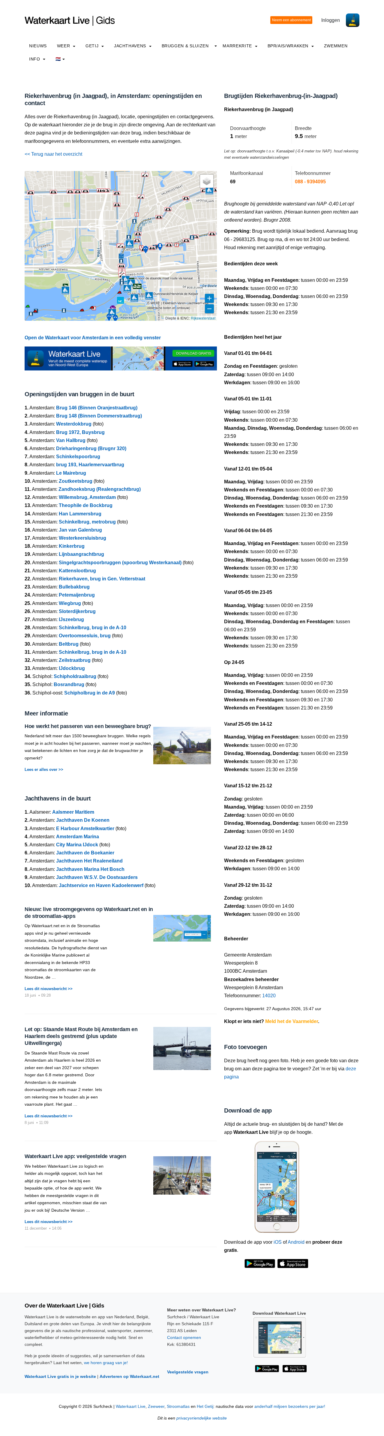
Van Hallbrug (71, 440)
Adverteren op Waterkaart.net (129, 1376)
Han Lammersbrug (80, 513)
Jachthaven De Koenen (83, 820)
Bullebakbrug (74, 586)
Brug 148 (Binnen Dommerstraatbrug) (99, 415)
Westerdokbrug (74, 423)
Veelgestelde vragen (187, 1372)
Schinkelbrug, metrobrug (87, 521)
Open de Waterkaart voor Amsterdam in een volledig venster (93, 337)
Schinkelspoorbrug (78, 456)
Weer (64, 45)
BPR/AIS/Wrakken (289, 45)
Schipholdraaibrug (75, 676)
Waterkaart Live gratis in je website (60, 1376)
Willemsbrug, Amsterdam (87, 497)
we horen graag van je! (106, 1362)
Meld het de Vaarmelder (291, 1021)
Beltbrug (69, 644)
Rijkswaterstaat (203, 317)
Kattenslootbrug (77, 570)
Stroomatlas (178, 1406)
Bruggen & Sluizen (185, 45)
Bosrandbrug (69, 684)
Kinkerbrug (72, 546)
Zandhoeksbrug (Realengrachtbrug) (99, 489)
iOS (278, 1242)
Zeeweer (156, 1406)
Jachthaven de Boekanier (85, 852)
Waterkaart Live (131, 1406)
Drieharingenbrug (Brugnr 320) (91, 448)
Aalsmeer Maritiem (73, 812)
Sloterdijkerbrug (77, 611)
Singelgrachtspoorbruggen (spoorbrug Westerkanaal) (120, 562)
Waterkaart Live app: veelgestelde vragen (75, 1156)
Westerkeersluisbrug (82, 538)
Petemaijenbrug (77, 594)
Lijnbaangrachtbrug (81, 554)
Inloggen (330, 20)
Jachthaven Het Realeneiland (89, 860)
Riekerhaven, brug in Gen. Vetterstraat (102, 578)
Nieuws (38, 45)
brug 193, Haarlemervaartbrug (90, 464)
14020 (269, 995)
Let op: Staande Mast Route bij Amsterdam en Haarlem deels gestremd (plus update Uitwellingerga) (81, 1036)
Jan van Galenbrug (80, 529)
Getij (93, 45)
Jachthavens (131, 45)
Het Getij (205, 1406)
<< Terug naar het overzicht (53, 154)
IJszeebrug (71, 619)
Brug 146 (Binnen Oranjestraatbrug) (96, 407)
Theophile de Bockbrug (85, 505)
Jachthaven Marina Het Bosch (90, 869)
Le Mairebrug (71, 473)
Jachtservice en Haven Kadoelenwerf (101, 885)
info (35, 59)
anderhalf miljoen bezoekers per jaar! (289, 1406)
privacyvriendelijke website (201, 1418)
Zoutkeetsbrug (75, 481)
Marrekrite (238, 45)
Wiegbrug (70, 603)
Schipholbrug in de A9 (89, 692)
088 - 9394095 (310, 181)
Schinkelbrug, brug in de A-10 (92, 627)
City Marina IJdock (77, 844)
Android (296, 1242)
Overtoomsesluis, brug (85, 635)
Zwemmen (335, 45)
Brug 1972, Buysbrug (80, 432)
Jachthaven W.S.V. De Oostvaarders (97, 877)
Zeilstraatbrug (75, 660)
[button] (35, 312)
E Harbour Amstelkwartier (85, 828)
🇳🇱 (58, 59)
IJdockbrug (72, 668)
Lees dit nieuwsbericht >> (49, 988)
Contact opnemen (184, 1337)
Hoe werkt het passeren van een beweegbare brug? (88, 726)
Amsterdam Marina (77, 836)
